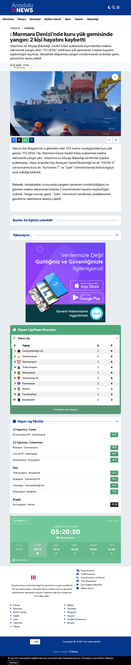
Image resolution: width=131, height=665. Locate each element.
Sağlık (16, 616)
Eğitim (70, 605)
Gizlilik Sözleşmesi (76, 619)
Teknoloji (92, 19)
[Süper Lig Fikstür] (116, 421)
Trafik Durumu (88, 574)
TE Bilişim (73, 652)
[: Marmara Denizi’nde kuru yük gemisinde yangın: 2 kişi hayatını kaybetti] (65, 103)
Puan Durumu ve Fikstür (93, 577)
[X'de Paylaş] (19, 140)
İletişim (70, 623)
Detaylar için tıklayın (65, 409)
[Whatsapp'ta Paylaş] (25, 140)
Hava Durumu (88, 570)
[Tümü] (116, 235)
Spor (68, 19)
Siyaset (71, 616)
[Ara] (113, 7)
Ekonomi (35, 19)
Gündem (8, 19)
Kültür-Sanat (52, 19)
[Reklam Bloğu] (65, 282)
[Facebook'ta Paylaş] (13, 140)
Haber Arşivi (87, 588)
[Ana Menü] (118, 7)
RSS (36, 641)
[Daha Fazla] (31, 140)
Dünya (21, 19)
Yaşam (79, 19)
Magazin (71, 612)
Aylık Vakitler (21, 560)
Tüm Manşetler (88, 581)
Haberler (15, 28)
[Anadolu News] (22, 8)
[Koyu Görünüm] (109, 7)
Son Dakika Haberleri (91, 585)
